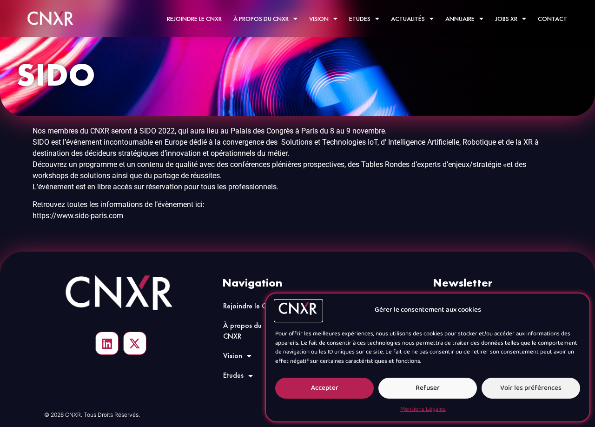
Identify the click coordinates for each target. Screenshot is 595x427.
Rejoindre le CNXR (194, 18)
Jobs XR (506, 18)
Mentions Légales (423, 409)
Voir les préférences (531, 388)
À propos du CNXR (261, 18)
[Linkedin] (107, 343)
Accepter (324, 388)
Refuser (428, 388)
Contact (552, 18)
